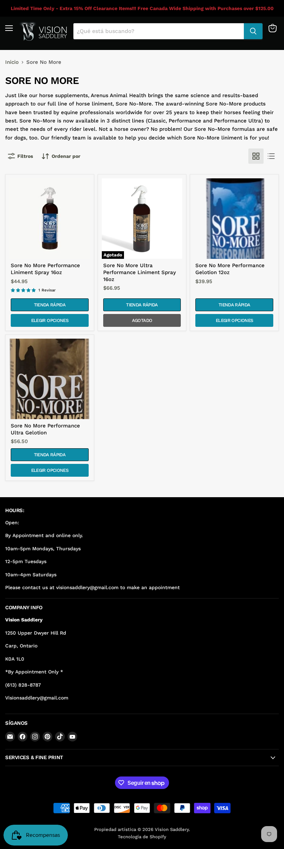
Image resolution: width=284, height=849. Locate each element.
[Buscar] (253, 31)
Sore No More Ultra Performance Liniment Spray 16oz (139, 272)
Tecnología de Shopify (142, 836)
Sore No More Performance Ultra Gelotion (45, 429)
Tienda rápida (49, 304)
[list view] (271, 156)
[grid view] (256, 156)
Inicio (12, 62)
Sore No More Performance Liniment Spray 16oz (45, 268)
